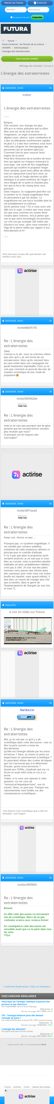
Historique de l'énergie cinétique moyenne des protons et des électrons (26, 1003)
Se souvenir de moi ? (21, 17)
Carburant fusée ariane (17, 986)
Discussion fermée (27, 58)
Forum (11, 40)
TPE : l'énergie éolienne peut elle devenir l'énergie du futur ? (22, 1016)
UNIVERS (6, 47)
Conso (27, 1087)
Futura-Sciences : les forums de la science (23, 44)
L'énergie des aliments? (14, 1029)
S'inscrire (40, 3)
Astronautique (21, 47)
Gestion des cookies (41, 1087)
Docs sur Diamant (40, 986)
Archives (17, 1087)
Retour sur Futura (13, 3)
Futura (8, 1087)
